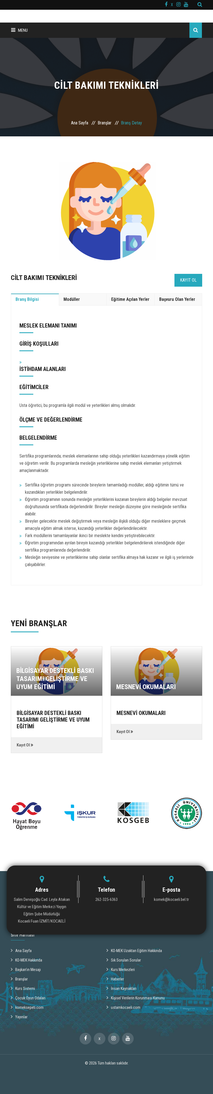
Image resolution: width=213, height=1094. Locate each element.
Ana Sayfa (79, 123)
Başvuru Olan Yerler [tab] (177, 299)
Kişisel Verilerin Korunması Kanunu (138, 998)
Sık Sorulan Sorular (126, 960)
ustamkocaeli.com (125, 1007)
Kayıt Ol (188, 280)
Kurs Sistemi (25, 988)
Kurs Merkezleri (123, 969)
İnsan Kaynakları (123, 988)
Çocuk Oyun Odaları (30, 998)
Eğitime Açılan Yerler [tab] (130, 299)
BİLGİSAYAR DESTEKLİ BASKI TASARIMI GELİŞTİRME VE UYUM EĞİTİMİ (55, 679)
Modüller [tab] (72, 299)
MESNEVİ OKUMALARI (146, 687)
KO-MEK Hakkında (28, 960)
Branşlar (104, 123)
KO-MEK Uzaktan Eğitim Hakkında (136, 950)
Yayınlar (21, 1017)
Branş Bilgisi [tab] (27, 299)
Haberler (117, 979)
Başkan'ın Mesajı (28, 969)
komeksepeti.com (29, 1007)
